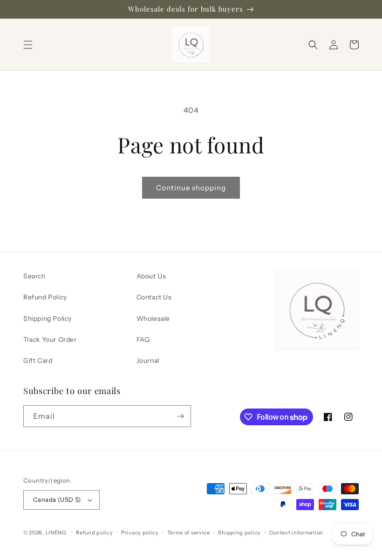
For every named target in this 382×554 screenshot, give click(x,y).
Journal (147, 360)
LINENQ (56, 532)
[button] (28, 45)
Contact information (296, 532)
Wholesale (153, 318)
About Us (151, 276)
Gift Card (37, 360)
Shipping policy (239, 532)
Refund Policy (45, 297)
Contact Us (154, 297)
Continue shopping (191, 187)
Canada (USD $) (57, 499)
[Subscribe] (180, 416)
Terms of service (188, 532)
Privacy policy (140, 532)
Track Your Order (50, 339)
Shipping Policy (47, 318)
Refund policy (94, 532)
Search (34, 276)
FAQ (143, 339)
